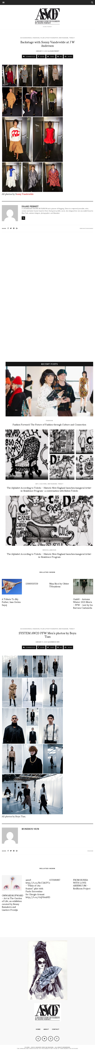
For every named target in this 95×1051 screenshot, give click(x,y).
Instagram (63, 38)
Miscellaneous (49, 550)
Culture (43, 484)
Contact (55, 1029)
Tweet (72, 38)
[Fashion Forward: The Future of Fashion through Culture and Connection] (49, 391)
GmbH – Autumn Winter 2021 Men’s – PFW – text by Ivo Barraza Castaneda (83, 603)
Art (36, 484)
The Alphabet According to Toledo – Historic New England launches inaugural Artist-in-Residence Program (49, 555)
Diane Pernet (54, 51)
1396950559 (32, 583)
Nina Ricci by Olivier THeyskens (59, 585)
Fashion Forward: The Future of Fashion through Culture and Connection (49, 424)
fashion (90, 851)
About (46, 1029)
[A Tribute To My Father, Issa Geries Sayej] (12, 586)
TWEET (51, 56)
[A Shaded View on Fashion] (47, 16)
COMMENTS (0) (30, 56)
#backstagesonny (86, 228)
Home (38, 1029)
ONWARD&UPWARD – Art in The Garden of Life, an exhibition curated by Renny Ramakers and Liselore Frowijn (12, 902)
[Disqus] (47, 266)
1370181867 (54, 879)
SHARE (42, 56)
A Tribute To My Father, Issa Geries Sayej (11, 602)
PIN (60, 56)
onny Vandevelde (25, 194)
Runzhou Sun (54, 642)
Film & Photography (49, 38)
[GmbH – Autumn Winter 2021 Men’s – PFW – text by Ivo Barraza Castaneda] (83, 586)
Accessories (26, 38)
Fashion (36, 38)
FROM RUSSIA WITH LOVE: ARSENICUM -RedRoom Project (81, 884)
